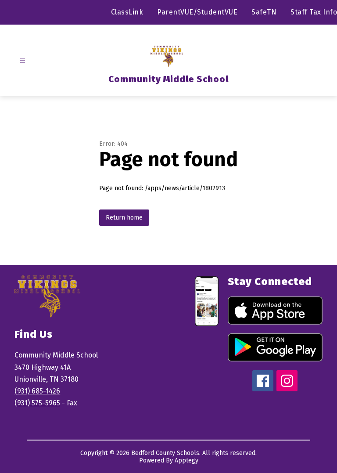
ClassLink (127, 12)
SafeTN (263, 12)
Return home (124, 217)
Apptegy (186, 460)
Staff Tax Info (313, 12)
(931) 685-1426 (37, 391)
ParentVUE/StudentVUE (197, 12)
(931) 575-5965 (37, 403)
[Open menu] (23, 61)
